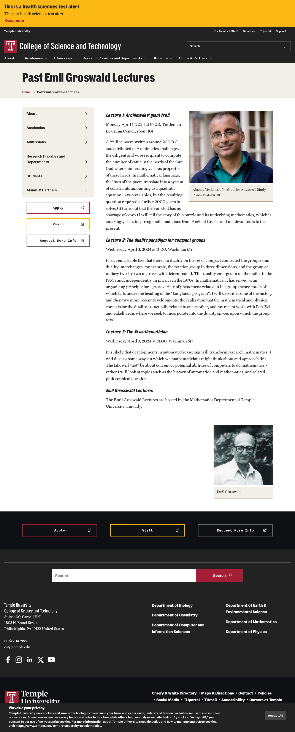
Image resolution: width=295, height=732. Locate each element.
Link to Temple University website (32, 698)
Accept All (275, 716)
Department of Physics (246, 631)
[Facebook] (8, 660)
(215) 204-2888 (16, 641)
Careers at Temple (265, 700)
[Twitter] (40, 660)
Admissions (62, 58)
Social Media (167, 700)
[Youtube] (51, 660)
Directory (249, 31)
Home (26, 92)
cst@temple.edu (17, 647)
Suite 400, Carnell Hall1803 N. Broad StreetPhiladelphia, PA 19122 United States (34, 623)
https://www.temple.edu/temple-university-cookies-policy (58, 726)
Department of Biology (172, 605)
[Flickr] (62, 660)
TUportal (265, 31)
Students (160, 58)
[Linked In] (29, 660)
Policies (265, 693)
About (9, 58)
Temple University (17, 31)
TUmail (210, 700)
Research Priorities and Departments (112, 58)
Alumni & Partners (193, 58)
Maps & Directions (217, 693)
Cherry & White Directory (174, 693)
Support (281, 31)
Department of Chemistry (175, 615)
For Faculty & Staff (226, 31)
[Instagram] (19, 660)
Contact (245, 693)
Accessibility (233, 700)
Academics (34, 58)
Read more (14, 20)
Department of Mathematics (251, 622)
